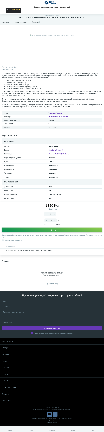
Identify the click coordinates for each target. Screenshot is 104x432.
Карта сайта (6, 400)
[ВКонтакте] (49, 414)
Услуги (4, 361)
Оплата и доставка (9, 387)
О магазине (6, 367)
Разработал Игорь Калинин (52, 421)
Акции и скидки (7, 341)
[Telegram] (55, 414)
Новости (5, 374)
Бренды (5, 348)
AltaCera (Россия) (55, 113)
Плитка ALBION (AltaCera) (58, 117)
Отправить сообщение (52, 328)
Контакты (5, 394)
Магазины (5, 354)
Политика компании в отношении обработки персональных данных (52, 418)
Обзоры (5, 381)
